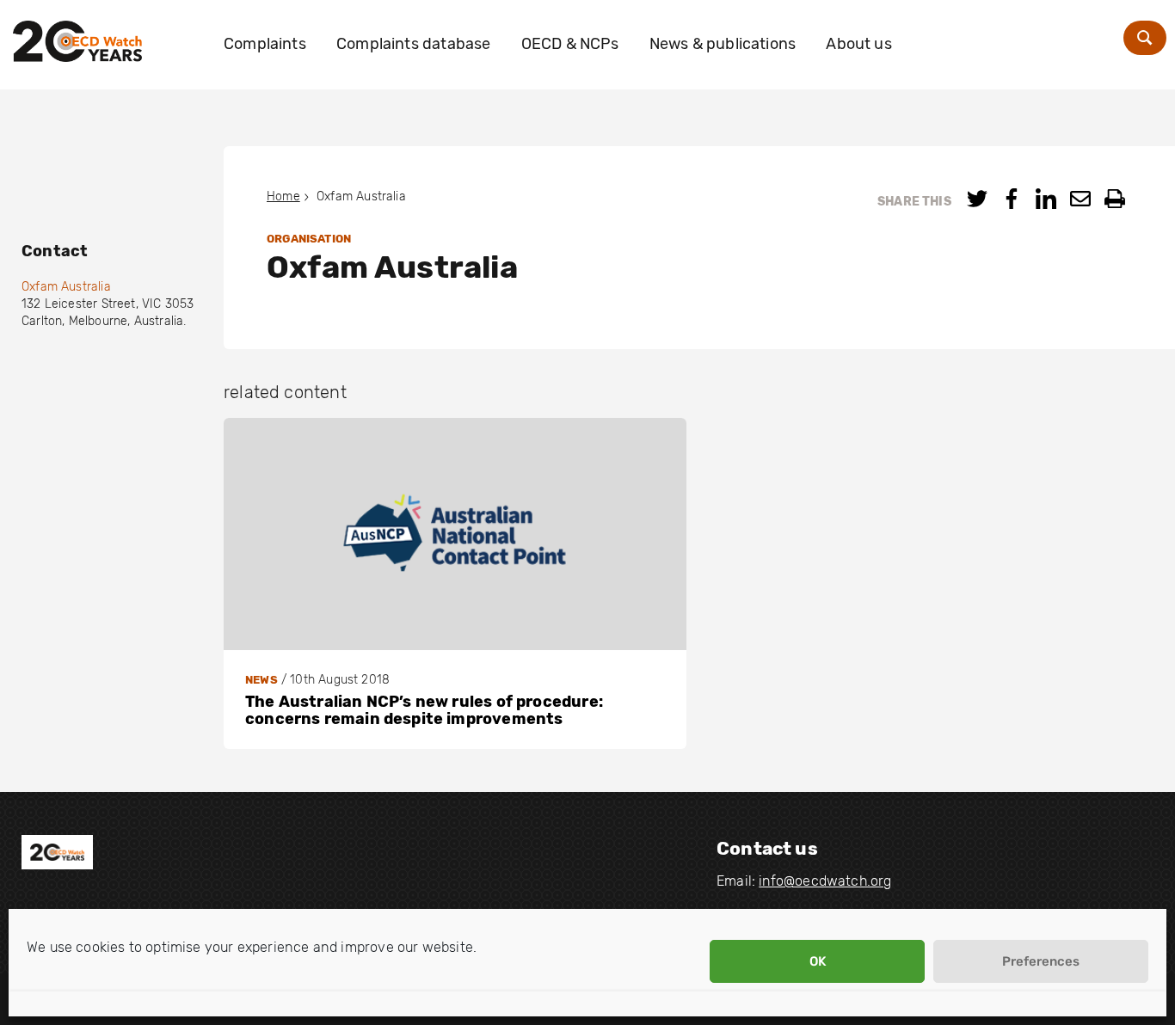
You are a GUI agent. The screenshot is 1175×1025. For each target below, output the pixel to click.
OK (817, 961)
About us (858, 43)
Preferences (1041, 961)
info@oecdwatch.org (825, 881)
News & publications (722, 43)
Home (283, 196)
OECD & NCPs (570, 43)
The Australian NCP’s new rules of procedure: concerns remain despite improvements (424, 710)
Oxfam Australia (66, 286)
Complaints (265, 43)
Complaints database (413, 43)
